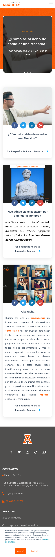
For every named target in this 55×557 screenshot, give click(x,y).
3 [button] (30, 72)
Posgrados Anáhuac (26, 51)
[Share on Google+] (40, 125)
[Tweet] (23, 125)
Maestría (27, 31)
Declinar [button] (34, 551)
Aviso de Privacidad (11, 517)
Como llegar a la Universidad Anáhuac (21, 525)
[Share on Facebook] (14, 125)
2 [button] (27, 72)
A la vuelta (27, 311)
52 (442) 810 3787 (14, 501)
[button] (20, 551)
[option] (27, 44)
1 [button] (24, 72)
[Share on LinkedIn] (32, 125)
